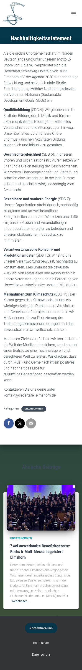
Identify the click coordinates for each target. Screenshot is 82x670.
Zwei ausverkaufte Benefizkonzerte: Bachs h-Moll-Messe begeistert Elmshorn (40, 552)
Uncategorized (34, 408)
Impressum (41, 643)
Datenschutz (41, 654)
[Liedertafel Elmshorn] (14, 13)
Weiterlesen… (20, 601)
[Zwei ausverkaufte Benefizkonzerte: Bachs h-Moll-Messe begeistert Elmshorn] (41, 507)
